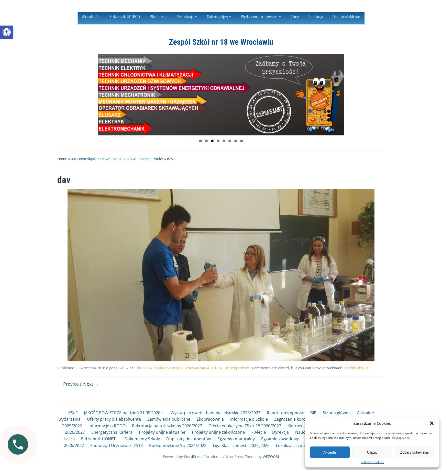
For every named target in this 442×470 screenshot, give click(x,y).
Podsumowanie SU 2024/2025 (177, 445)
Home (62, 158)
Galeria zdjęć (217, 16)
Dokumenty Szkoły (142, 439)
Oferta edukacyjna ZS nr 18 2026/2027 (244, 426)
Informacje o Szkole (249, 419)
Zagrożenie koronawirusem (300, 419)
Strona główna (337, 413)
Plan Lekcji (158, 16)
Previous (104, 93)
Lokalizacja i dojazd (294, 445)
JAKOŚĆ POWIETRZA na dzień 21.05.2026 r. (124, 413)
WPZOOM (271, 456)
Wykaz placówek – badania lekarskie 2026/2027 (215, 413)
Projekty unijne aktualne (162, 432)
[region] (221, 94)
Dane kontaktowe (346, 16)
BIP (313, 413)
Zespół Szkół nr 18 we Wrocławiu (221, 42)
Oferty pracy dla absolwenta (114, 419)
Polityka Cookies (372, 462)
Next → (91, 384)
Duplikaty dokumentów (188, 439)
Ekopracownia (210, 419)
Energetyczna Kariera (111, 432)
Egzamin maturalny (236, 439)
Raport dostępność (285, 413)
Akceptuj (330, 452)
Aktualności (91, 16)
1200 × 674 (143, 367)
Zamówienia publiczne (168, 419)
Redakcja (315, 16)
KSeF (73, 413)
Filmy (295, 16)
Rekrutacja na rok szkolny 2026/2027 (167, 426)
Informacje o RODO (107, 426)
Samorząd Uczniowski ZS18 (116, 445)
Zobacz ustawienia (414, 452)
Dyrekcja (280, 432)
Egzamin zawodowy (280, 439)
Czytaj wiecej (401, 437)
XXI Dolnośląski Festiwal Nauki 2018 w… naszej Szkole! (117, 158)
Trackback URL (356, 367)
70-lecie (258, 432)
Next (337, 93)
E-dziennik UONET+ (124, 16)
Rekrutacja (185, 16)
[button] (6, 32)
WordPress (193, 456)
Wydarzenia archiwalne (259, 16)
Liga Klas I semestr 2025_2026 (241, 445)
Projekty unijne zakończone (218, 432)
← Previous (69, 384)
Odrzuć (372, 452)
